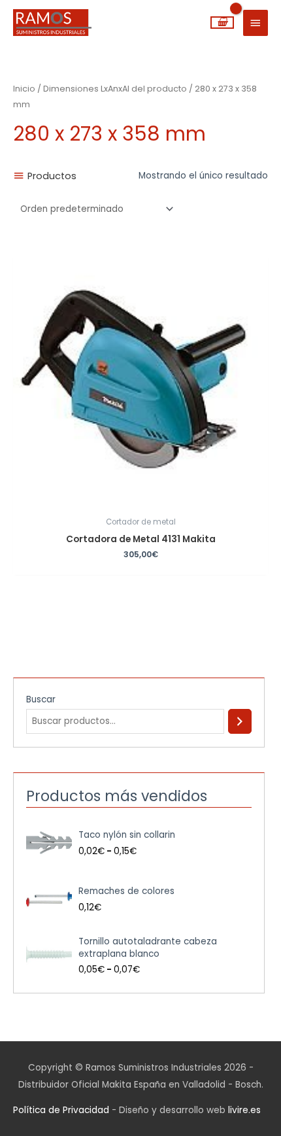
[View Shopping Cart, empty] (222, 22)
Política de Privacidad (61, 1110)
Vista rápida (140, 500)
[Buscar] (240, 721)
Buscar (41, 699)
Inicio (24, 88)
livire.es (244, 1110)
